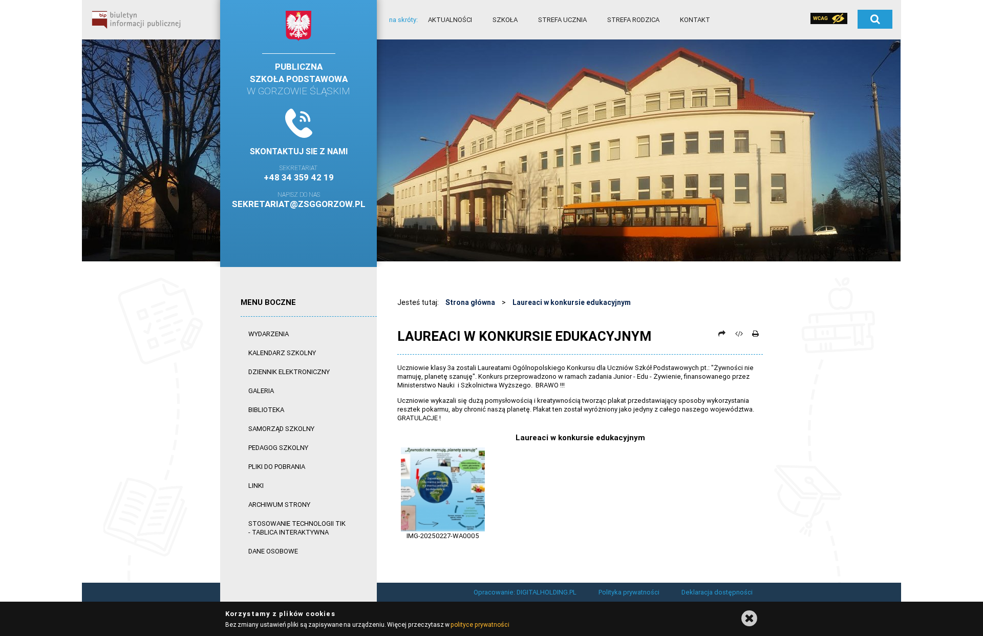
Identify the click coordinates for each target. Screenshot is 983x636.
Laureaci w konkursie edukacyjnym (571, 302)
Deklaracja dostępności (717, 592)
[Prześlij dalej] (722, 333)
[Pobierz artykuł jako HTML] (738, 333)
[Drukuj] (755, 333)
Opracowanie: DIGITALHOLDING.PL (525, 592)
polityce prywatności (480, 624)
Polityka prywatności (629, 592)
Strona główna (470, 302)
